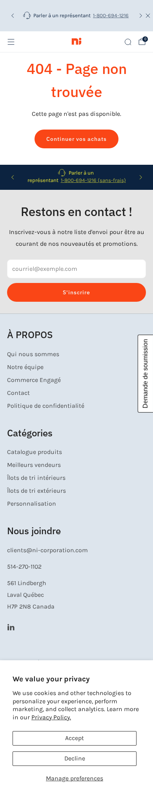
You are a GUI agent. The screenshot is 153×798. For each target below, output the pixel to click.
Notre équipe (25, 367)
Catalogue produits (34, 452)
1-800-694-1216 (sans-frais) (93, 180)
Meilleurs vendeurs (34, 464)
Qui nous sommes (33, 354)
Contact (18, 392)
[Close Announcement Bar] (148, 15)
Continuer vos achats (76, 138)
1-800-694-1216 (111, 15)
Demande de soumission (145, 373)
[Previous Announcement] (12, 15)
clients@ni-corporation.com (47, 550)
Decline (74, 758)
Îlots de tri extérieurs (36, 490)
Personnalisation (31, 503)
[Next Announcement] (141, 15)
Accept (74, 738)
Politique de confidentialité (45, 405)
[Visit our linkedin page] (11, 627)
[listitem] (76, 15)
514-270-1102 (24, 566)
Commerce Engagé (34, 380)
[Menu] (11, 42)
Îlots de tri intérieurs (36, 477)
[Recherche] (128, 42)
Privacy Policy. (51, 717)
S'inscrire (76, 292)
